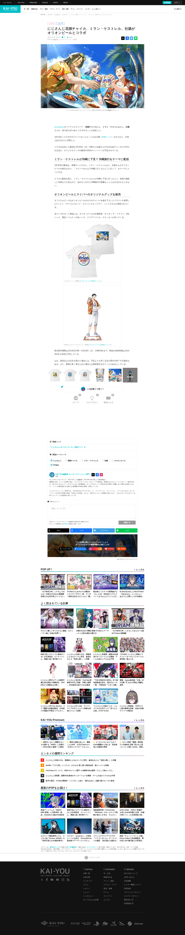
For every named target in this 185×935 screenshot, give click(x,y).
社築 (106, 461)
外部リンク (107, 137)
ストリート (108, 896)
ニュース (64, 14)
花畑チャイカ (72, 461)
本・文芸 (107, 873)
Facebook (47, 879)
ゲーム (106, 892)
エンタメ (50, 14)
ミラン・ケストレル (90, 461)
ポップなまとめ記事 (91, 900)
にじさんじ (57, 14)
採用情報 (127, 903)
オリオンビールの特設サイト (106, 110)
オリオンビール (119, 461)
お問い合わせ (129, 877)
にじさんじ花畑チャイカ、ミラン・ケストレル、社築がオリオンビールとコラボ (91, 30)
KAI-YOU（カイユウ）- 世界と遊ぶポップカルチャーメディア (10, 9)
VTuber (56, 465)
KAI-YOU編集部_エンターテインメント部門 (62, 39)
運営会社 (127, 900)
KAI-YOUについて (131, 873)
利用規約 (65, 524)
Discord (57, 879)
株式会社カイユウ (55, 847)
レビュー (86, 892)
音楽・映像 (108, 888)
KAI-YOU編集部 (71, 847)
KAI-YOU (43, 14)
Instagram (63, 879)
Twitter (42, 879)
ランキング (87, 881)
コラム (85, 884)
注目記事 (86, 877)
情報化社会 (108, 877)
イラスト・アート (110, 884)
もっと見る (95, 9)
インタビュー (88, 896)
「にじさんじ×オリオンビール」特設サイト (66, 447)
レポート (86, 888)
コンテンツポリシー (92, 847)
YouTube (51, 879)
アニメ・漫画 (109, 881)
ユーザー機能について (132, 884)
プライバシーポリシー (132, 892)
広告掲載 (127, 881)
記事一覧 (86, 873)
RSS (68, 879)
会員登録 (167, 2)
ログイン (177, 2)
